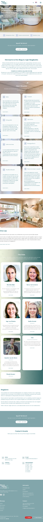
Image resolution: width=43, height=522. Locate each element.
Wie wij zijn (2, 507)
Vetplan (24, 489)
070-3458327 (7, 464)
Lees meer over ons (5, 244)
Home (1, 503)
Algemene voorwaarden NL (28, 493)
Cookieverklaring (26, 496)
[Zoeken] (33, 3)
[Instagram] (4, 495)
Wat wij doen (2, 505)
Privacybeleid (25, 491)
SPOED (29, 517)
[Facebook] (1, 495)
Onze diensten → (17, 23)
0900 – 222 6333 (22, 49)
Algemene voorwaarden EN (28, 494)
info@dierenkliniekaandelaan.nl (31, 458)
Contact (1, 510)
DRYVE (7, 518)
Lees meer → (6, 111)
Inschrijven (2, 508)
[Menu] (40, 2)
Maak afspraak (6, 23)
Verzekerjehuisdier (26, 487)
